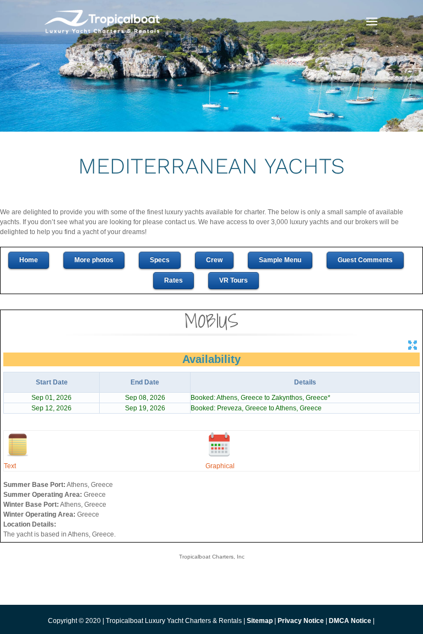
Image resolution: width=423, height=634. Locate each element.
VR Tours (233, 280)
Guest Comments (365, 260)
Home (28, 260)
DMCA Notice (350, 621)
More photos (93, 260)
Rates (173, 280)
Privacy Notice (302, 621)
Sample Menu (280, 260)
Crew (214, 260)
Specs (160, 260)
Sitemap (260, 621)
